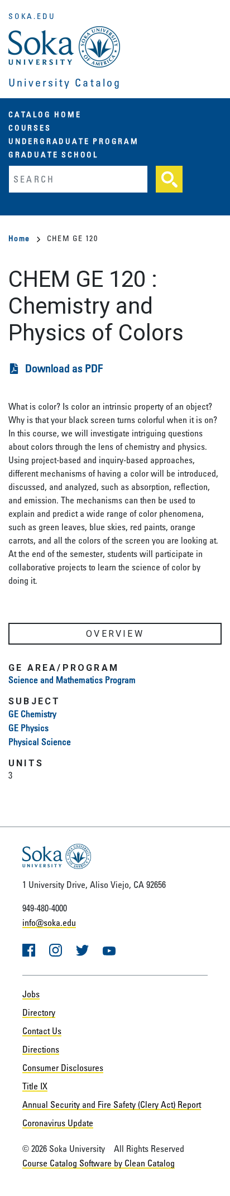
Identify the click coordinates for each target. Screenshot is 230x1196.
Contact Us (41, 1030)
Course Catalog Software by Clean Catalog (98, 1163)
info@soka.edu (49, 922)
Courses (29, 127)
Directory (38, 1012)
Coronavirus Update (57, 1122)
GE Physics (28, 727)
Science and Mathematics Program (72, 679)
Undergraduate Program (73, 141)
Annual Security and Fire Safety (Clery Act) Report (111, 1104)
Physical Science (39, 741)
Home (19, 238)
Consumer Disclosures (62, 1067)
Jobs (31, 994)
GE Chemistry (32, 713)
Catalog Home (45, 114)
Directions (40, 1049)
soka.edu (31, 16)
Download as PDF (64, 368)
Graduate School (53, 154)
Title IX (34, 1086)
